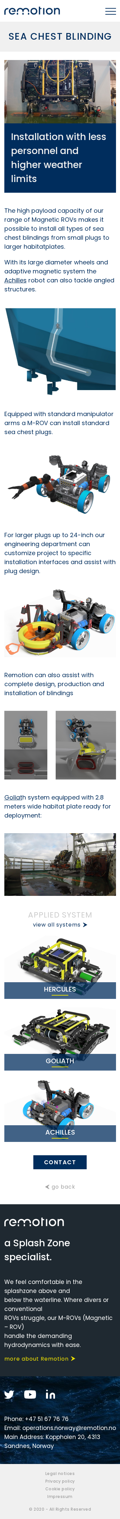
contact (60, 1162)
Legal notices (60, 1473)
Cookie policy (60, 1489)
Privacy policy (60, 1481)
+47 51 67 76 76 (47, 1419)
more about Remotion (36, 1359)
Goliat (13, 797)
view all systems (57, 925)
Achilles (15, 280)
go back (63, 1187)
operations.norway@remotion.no (69, 1428)
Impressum (60, 1496)
